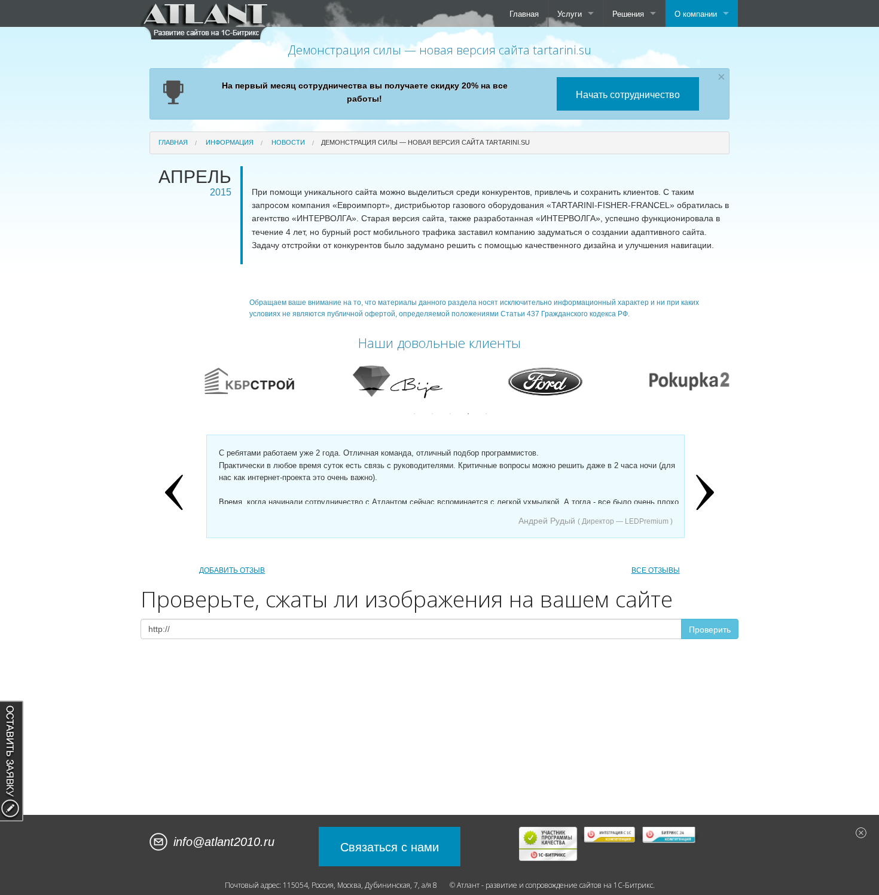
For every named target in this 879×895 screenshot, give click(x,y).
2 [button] (432, 414)
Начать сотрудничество (628, 94)
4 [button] (468, 414)
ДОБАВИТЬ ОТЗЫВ (232, 570)
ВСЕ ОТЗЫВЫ (655, 570)
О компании (695, 13)
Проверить (710, 629)
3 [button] (450, 414)
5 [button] (486, 414)
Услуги (569, 13)
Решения (628, 13)
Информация (230, 142)
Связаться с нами (389, 846)
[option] (273, 381)
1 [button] (414, 414)
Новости (288, 142)
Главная (524, 13)
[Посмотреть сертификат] (548, 843)
